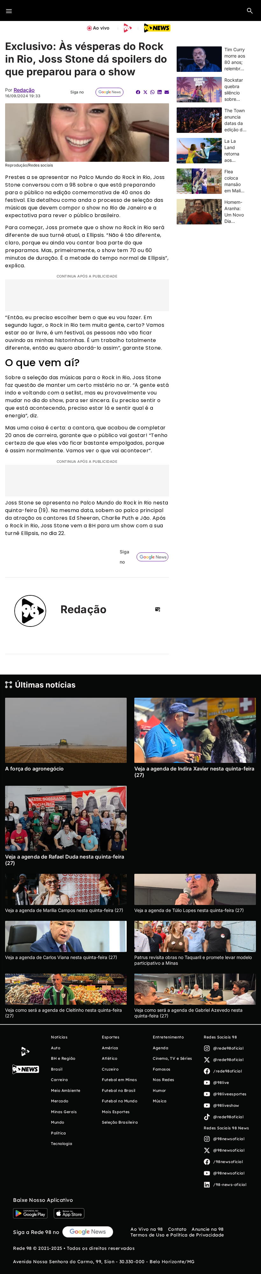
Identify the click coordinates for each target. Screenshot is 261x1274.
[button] (250, 10)
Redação (24, 90)
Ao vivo (101, 28)
